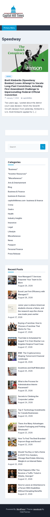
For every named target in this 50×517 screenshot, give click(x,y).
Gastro (11, 209)
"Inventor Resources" (17, 174)
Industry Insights (15, 218)
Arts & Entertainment (17, 183)
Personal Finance (15, 249)
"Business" (13, 169)
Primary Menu (9, 28)
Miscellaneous (14, 236)
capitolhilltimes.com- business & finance (25, 200)
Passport (12, 245)
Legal (10, 227)
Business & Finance (16, 191)
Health (10, 214)
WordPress (21, 509)
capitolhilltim (27, 98)
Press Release (14, 254)
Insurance (12, 222)
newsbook (37, 509)
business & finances (16, 196)
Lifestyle (11, 231)
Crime (10, 205)
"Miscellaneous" (15, 178)
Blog (10, 187)
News (9, 76)
